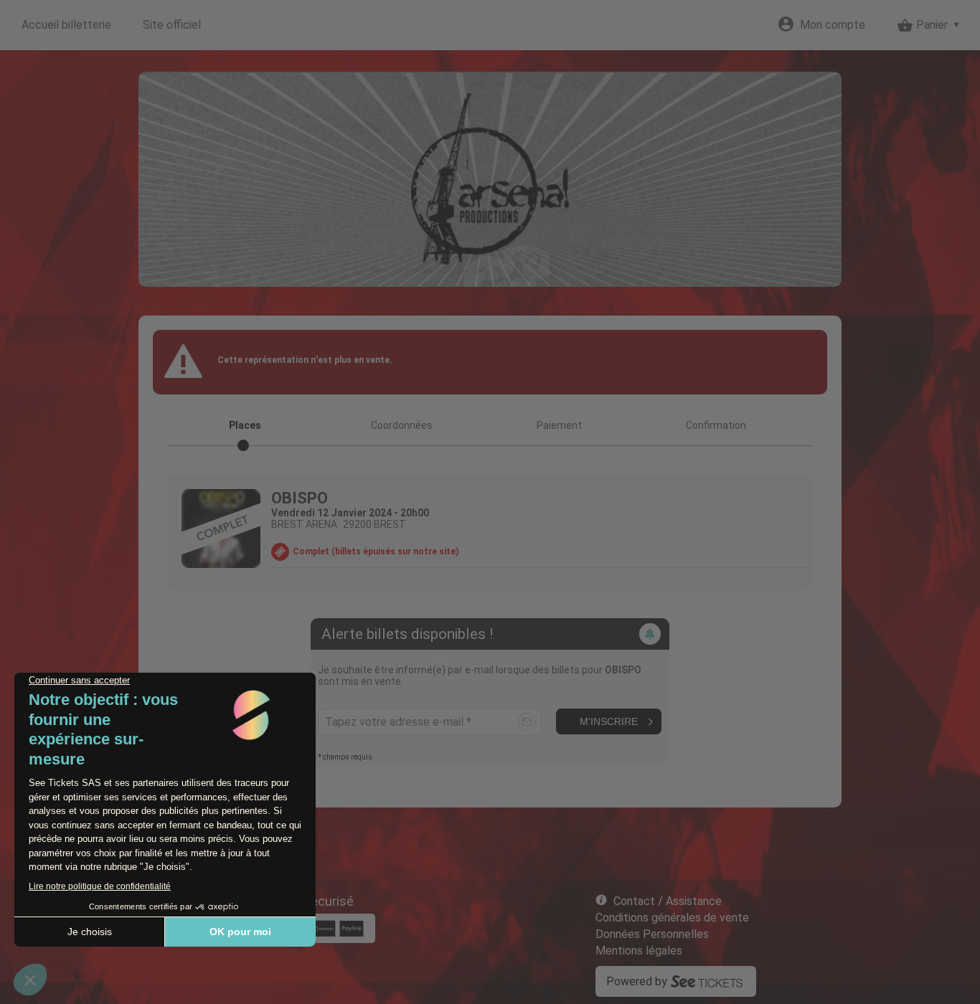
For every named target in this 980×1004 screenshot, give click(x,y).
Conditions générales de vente (672, 917)
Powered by (636, 981)
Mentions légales (638, 950)
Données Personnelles (652, 934)
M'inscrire (609, 721)
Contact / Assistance (667, 901)
